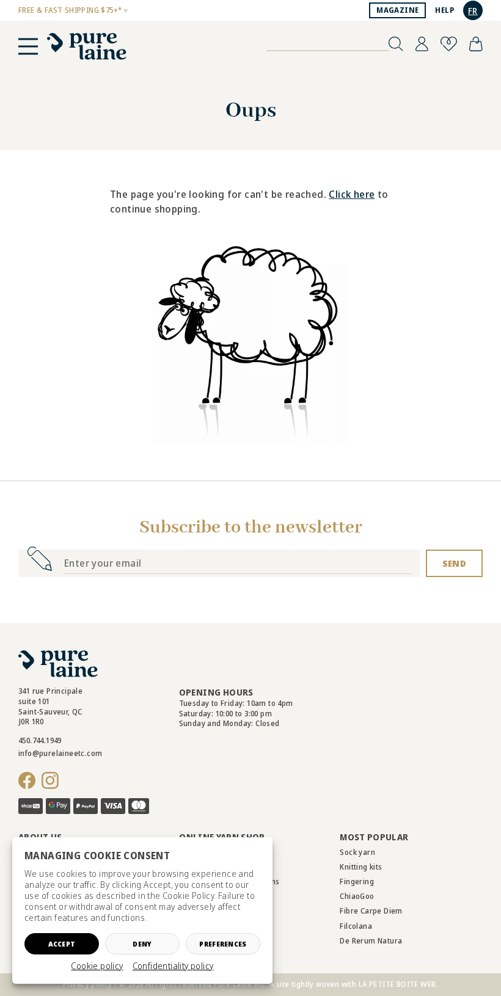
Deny (142, 943)
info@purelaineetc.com (60, 753)
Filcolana (356, 926)
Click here (352, 194)
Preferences (222, 943)
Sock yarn (357, 852)
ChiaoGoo (357, 896)
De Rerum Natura (371, 941)
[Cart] (476, 44)
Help (444, 10)
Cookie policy (97, 966)
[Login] (421, 44)
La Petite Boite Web (397, 984)
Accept (62, 943)
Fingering (357, 881)
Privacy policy (87, 984)
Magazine (397, 10)
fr (473, 10)
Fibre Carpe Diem (371, 911)
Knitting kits (361, 867)
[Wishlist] (449, 44)
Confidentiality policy (173, 966)
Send (454, 563)
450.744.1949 (40, 740)
